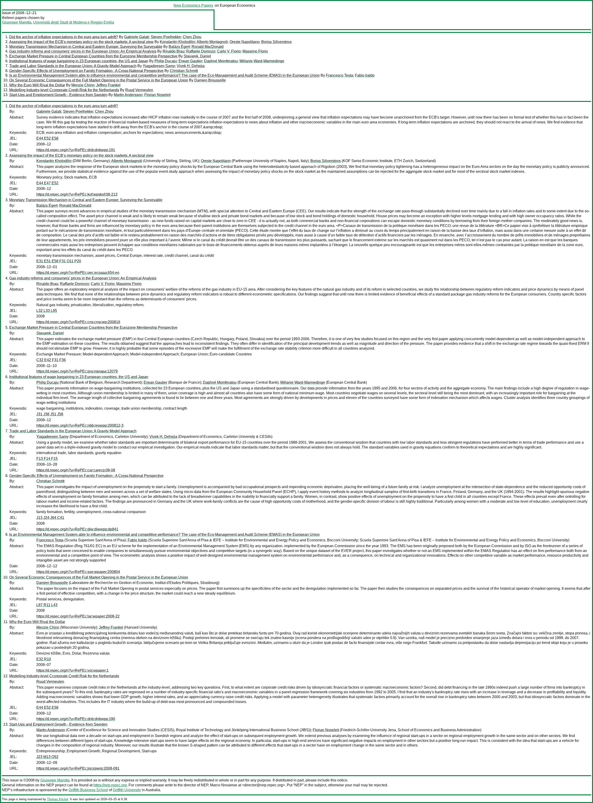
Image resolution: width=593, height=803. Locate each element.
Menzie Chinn (82, 85)
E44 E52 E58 (47, 138)
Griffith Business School (88, 790)
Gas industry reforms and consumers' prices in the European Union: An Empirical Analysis (82, 51)
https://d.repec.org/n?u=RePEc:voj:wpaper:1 (72, 670)
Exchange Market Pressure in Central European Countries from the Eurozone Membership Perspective (93, 56)
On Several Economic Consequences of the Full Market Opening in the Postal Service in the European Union (98, 80)
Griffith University (127, 790)
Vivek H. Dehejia (191, 66)
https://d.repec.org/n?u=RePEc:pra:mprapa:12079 (77, 371)
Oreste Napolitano (244, 42)
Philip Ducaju (166, 61)
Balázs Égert (179, 47)
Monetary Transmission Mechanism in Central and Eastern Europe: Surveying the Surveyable (85, 47)
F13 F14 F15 (47, 459)
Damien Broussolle (210, 80)
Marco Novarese (223, 785)
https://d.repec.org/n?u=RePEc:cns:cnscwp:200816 (78, 322)
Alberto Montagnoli (212, 42)
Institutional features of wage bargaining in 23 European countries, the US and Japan (78, 61)
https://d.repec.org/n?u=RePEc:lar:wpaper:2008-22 (78, 616)
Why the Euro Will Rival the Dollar (37, 85)
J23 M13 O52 (47, 757)
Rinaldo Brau (173, 51)
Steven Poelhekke (166, 37)
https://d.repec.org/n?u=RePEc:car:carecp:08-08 (75, 470)
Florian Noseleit (157, 95)
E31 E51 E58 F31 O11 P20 (58, 261)
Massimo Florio (255, 51)
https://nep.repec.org (110, 785)
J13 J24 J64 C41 (50, 518)
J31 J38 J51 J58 (49, 414)
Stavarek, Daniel (197, 56)
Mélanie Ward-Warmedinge (262, 61)
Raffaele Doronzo (200, 51)
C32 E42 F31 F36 (51, 360)
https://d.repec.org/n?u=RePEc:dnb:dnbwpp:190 (75, 719)
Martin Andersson (128, 95)
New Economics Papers (193, 5)
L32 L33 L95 (46, 311)
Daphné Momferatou (221, 61)
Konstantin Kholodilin (177, 42)
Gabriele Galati (136, 37)
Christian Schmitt (184, 71)
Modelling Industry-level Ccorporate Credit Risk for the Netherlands (64, 90)
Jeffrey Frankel (108, 85)
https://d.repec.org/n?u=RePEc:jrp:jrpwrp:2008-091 (78, 768)
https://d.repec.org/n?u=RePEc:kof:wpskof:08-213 (76, 194)
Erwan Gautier (190, 61)
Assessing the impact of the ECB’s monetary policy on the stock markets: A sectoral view (81, 42)
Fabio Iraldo (365, 75)
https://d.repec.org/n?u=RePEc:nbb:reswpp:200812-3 (79, 425)
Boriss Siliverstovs (276, 42)
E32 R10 (43, 659)
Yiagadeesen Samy (159, 66)
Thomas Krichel (57, 799)
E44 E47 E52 (47, 183)
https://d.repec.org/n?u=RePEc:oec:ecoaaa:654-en (77, 273)
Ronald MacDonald (208, 47)
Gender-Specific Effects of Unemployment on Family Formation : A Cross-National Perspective (86, 71)
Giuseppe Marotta (16, 22)
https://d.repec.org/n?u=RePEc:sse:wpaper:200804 (78, 572)
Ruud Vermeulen (139, 90)
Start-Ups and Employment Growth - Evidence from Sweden (58, 95)
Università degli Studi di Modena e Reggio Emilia (73, 22)
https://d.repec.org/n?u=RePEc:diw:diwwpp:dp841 (77, 529)
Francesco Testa (339, 75)
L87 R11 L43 (46, 605)
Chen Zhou (192, 37)
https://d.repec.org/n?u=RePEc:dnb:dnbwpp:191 (75, 150)
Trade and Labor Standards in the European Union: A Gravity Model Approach (72, 66)
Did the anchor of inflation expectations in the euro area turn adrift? (63, 37)
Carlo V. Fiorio (229, 51)
